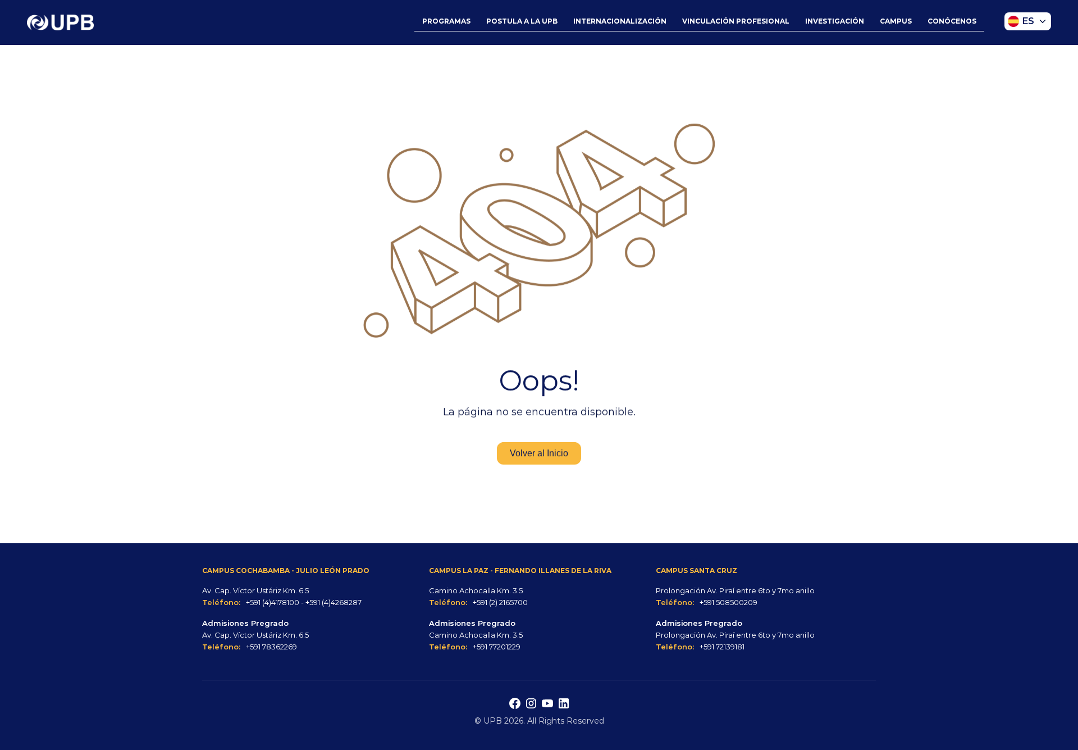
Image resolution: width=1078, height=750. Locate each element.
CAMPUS (896, 21)
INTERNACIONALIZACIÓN (619, 21)
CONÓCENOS (952, 21)
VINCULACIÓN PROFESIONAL (735, 21)
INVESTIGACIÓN (834, 21)
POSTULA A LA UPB (522, 21)
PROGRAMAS (446, 21)
